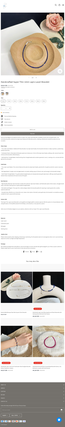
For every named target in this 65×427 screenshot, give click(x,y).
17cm (26, 101)
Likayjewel (5, 424)
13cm (3, 101)
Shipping (3, 87)
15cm (15, 101)
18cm (32, 101)
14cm (9, 101)
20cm (44, 101)
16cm (20, 101)
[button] (63, 5)
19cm (38, 101)
